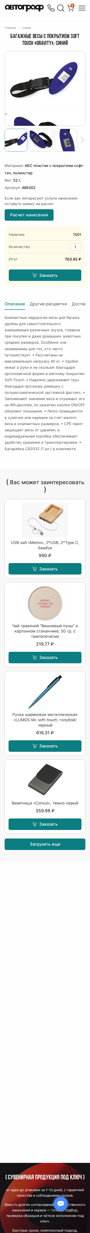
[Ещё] (82, 140)
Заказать (48, 275)
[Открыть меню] (81, 8)
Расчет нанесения (29, 214)
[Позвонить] (51, 8)
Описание (15, 303)
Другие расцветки (48, 303)
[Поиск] (60, 8)
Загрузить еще (45, 844)
